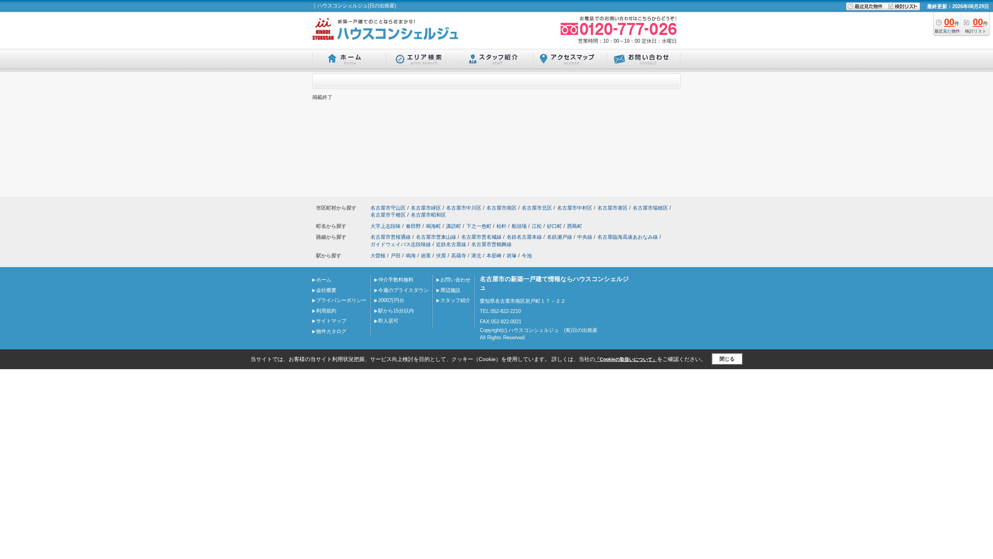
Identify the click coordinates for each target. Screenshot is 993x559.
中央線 (584, 237)
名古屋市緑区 (426, 208)
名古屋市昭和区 (428, 215)
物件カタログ (331, 331)
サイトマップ (331, 321)
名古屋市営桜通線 (390, 237)
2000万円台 (391, 300)
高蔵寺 (458, 256)
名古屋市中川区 (463, 208)
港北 (476, 256)
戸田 (396, 256)
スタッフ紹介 (455, 300)
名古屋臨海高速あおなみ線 (627, 237)
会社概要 (326, 290)
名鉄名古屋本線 (524, 237)
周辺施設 (450, 290)
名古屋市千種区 (388, 215)
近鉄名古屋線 (451, 244)
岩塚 (512, 256)
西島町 (574, 226)
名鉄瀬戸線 (559, 237)
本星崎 (494, 256)
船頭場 (519, 226)
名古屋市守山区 (388, 208)
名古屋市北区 (537, 208)
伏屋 (441, 256)
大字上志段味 (385, 226)
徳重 (426, 256)
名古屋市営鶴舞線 (491, 244)
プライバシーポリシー (341, 300)
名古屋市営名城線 (481, 237)
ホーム (323, 280)
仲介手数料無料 (395, 280)
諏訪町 (453, 226)
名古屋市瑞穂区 (650, 208)
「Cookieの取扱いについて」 (626, 359)
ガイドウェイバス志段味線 (400, 244)
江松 (537, 226)
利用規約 (326, 311)
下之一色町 (478, 226)
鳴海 (411, 256)
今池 (527, 256)
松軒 (501, 226)
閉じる (727, 359)
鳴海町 (433, 226)
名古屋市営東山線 (436, 237)
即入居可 (388, 321)
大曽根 (378, 256)
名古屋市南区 (501, 208)
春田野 (413, 226)
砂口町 (554, 226)
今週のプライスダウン (403, 290)
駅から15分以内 (396, 311)
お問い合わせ (455, 280)
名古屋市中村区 (574, 208)
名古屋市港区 (612, 208)
